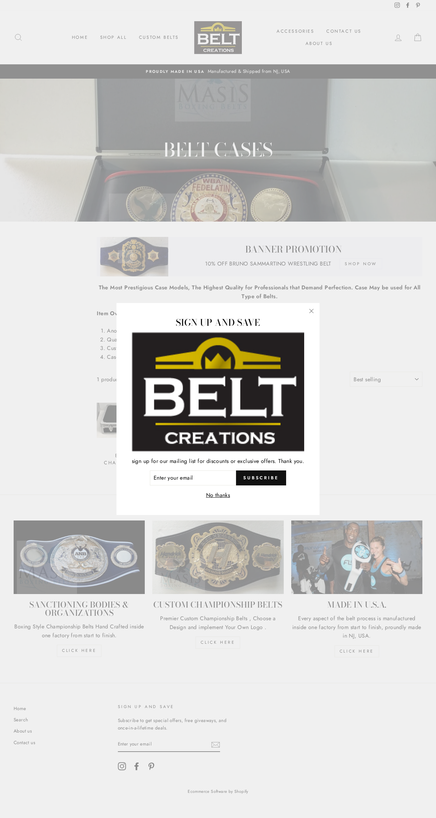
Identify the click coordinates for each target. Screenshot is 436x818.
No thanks (218, 495)
